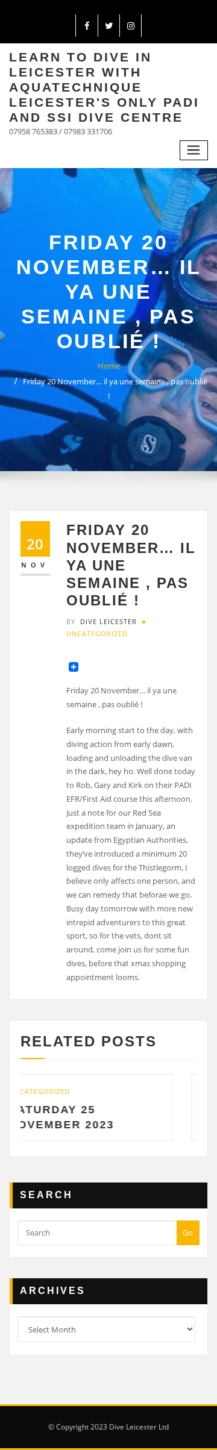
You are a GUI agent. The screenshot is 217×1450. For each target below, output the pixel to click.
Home (109, 365)
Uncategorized (97, 633)
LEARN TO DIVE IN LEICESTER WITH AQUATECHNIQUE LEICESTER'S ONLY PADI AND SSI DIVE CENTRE (104, 87)
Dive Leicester (101, 621)
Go (188, 1232)
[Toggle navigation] (194, 150)
